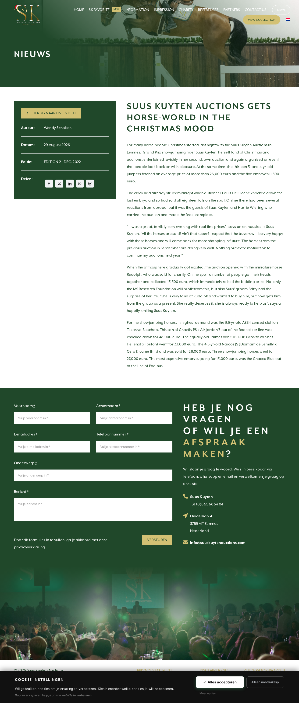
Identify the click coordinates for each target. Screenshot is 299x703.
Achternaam (108, 406)
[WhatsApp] (80, 183)
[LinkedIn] (69, 183)
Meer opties (207, 693)
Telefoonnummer (112, 434)
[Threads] (90, 183)
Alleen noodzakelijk (265, 682)
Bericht (21, 492)
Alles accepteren (220, 682)
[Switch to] (288, 20)
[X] (59, 183)
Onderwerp (25, 463)
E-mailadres (26, 434)
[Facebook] (49, 183)
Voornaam (24, 406)
